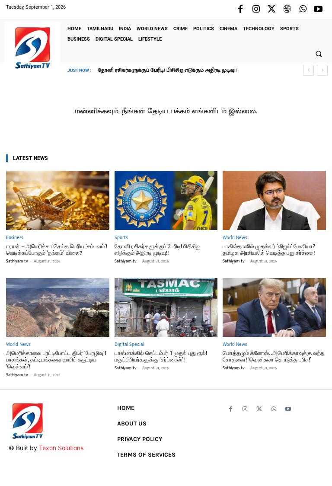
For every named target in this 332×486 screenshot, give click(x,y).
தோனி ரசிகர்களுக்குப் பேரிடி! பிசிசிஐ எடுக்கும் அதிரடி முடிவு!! (157, 249)
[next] (322, 70)
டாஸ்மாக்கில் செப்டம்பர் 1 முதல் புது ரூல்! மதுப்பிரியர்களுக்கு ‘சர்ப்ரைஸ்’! (161, 356)
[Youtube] (318, 9)
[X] (271, 9)
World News (235, 238)
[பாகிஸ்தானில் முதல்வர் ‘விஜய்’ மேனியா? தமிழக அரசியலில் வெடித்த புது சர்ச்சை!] (274, 200)
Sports (121, 238)
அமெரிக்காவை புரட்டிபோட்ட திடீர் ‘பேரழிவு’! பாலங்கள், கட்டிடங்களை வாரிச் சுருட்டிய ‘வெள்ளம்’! (56, 360)
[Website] (287, 9)
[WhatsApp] (302, 9)
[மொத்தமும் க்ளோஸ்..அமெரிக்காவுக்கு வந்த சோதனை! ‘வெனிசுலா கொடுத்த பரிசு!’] (274, 307)
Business (14, 238)
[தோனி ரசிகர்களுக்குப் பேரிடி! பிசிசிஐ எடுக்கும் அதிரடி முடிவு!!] (166, 200)
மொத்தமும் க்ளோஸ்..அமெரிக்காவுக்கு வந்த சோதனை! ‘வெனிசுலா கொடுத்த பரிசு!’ (273, 356)
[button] (319, 54)
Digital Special (129, 344)
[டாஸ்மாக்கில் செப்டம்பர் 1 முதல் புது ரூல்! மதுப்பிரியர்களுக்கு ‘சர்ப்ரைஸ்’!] (166, 307)
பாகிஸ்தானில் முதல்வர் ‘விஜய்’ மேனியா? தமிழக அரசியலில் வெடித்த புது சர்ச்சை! (269, 249)
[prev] (308, 70)
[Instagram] (256, 9)
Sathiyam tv (17, 261)
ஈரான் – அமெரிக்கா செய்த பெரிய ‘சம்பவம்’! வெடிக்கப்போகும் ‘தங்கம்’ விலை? (56, 249)
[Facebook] (240, 9)
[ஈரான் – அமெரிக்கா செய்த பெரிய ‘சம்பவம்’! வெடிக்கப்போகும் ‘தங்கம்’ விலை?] (57, 200)
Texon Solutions (61, 447)
